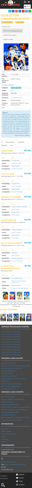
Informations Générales (8, 85)
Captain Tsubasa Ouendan (19, 206)
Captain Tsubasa (8, 39)
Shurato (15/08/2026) (7, 402)
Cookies (3, 436)
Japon (12, 90)
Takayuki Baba (16, 189)
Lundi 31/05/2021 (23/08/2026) (10, 342)
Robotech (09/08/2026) (15, 407)
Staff (3, 107)
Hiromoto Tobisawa (17, 169)
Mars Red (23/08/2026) (8, 363)
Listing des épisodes (10, 142)
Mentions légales (6, 431)
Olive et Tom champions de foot (12, 31)
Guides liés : (6, 27)
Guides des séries (20, 464)
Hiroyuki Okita (16, 160)
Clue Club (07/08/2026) (8, 415)
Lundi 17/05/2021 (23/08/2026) (10, 344)
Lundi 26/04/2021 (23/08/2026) (10, 352)
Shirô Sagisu (15, 238)
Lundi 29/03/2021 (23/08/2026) (10, 334)
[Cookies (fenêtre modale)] (3, 485)
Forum (11, 145)
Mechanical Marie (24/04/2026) (10, 386)
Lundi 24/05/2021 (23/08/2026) (10, 349)
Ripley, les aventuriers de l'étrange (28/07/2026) (15, 366)
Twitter (21, 481)
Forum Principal (9, 464)
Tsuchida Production (16, 97)
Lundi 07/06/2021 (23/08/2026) (10, 355)
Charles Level (15, 282)
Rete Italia (20, 22)
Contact (3, 442)
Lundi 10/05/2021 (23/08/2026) (10, 339)
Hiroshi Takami (16, 215)
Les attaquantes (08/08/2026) (10, 412)
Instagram (22, 484)
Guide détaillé (21, 142)
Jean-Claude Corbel (17, 278)
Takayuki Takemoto (17, 229)
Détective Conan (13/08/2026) (10, 404)
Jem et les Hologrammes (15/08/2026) (12, 399)
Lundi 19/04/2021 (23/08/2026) (10, 337)
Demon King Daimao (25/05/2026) (11, 384)
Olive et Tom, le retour (9, 35)
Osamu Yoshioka (16, 163)
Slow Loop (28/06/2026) (8, 371)
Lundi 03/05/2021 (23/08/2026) (10, 331)
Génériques (4, 145)
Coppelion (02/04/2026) (8, 389)
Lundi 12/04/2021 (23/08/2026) (10, 347)
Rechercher (4, 439)
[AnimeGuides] (10, 3)
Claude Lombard (16, 288)
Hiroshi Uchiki (15, 166)
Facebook (21, 474)
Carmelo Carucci (16, 285)
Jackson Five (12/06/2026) (9, 376)
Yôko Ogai (14, 252)
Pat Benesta (25, 288)
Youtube (21, 478)
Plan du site (4, 429)
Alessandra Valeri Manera (19, 281)
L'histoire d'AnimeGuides (8, 434)
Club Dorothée (7, 22)
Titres (3, 72)
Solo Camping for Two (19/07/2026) (11, 368)
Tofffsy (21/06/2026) (7, 373)
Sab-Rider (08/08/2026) (14, 410)
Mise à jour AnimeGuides (8, 462)
